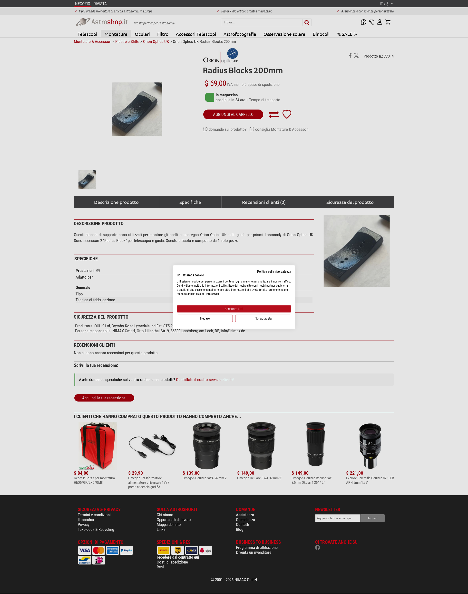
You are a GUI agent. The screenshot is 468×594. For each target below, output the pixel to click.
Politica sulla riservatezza (274, 271)
